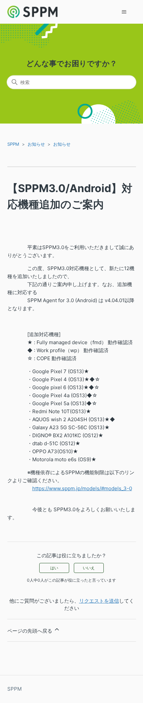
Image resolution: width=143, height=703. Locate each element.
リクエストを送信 (99, 601)
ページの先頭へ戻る (30, 631)
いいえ (89, 567)
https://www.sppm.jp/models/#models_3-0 (82, 488)
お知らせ (36, 144)
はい (54, 567)
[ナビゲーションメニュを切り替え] (124, 12)
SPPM (13, 144)
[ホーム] (32, 12)
